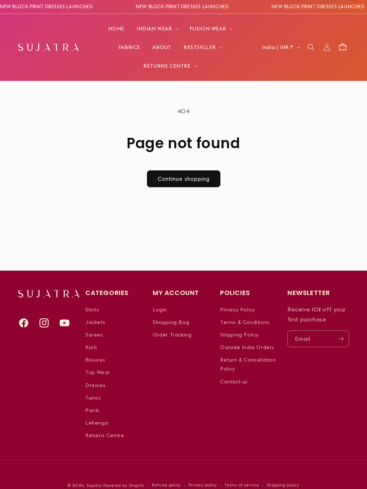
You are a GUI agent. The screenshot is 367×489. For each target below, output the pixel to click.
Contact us (234, 381)
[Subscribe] (341, 338)
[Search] (311, 47)
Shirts (92, 309)
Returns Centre (104, 435)
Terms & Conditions (245, 322)
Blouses (95, 360)
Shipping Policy (239, 334)
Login (160, 309)
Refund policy (166, 485)
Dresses (95, 385)
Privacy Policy (237, 309)
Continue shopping (184, 178)
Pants (92, 410)
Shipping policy (283, 485)
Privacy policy (203, 485)
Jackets (95, 322)
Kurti (91, 347)
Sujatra (94, 485)
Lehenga (96, 423)
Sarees (94, 334)
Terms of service (241, 485)
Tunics (93, 397)
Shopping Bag (171, 322)
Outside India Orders (247, 347)
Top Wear (97, 372)
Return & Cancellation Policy (248, 364)
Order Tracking (172, 334)
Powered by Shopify (124, 485)
